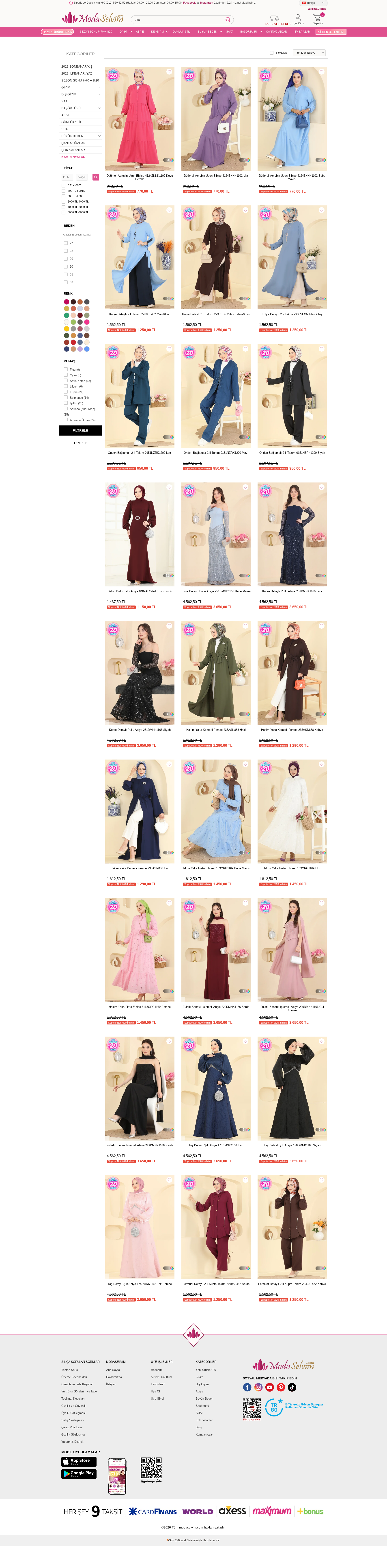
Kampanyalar (204, 1434)
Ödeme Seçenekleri (74, 1377)
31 (71, 274)
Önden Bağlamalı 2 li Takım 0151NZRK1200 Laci (140, 452)
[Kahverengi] (87, 336)
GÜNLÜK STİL (181, 31)
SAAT (229, 31)
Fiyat (68, 168)
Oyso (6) (75, 375)
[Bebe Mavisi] (80, 309)
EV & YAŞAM (302, 31)
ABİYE (140, 31)
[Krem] (87, 342)
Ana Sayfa (113, 1370)
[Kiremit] (67, 342)
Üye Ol (155, 1391)
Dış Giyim (202, 1384)
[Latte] (74, 349)
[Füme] (80, 322)
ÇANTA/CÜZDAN (276, 31)
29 (71, 258)
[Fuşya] (87, 322)
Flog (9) (75, 369)
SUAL (65, 129)
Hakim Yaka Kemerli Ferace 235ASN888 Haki (216, 729)
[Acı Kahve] (74, 302)
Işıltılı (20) (76, 403)
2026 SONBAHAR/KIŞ (76, 66)
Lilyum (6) (76, 386)
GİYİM (123, 31)
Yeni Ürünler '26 (206, 1370)
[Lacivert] (67, 349)
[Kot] (80, 342)
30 (71, 266)
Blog (199, 1427)
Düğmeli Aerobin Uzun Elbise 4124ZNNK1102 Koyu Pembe (140, 177)
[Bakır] (74, 309)
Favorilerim (158, 1384)
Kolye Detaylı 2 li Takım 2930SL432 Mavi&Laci (139, 314)
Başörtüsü (202, 1405)
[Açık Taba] (80, 302)
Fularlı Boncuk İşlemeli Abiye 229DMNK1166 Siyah (140, 1145)
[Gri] (74, 329)
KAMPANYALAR (73, 157)
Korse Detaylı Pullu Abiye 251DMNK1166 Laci (292, 591)
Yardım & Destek (72, 1441)
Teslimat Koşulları (73, 1398)
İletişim (111, 1384)
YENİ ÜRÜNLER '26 (59, 32)
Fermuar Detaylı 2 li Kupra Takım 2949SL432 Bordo (216, 1284)
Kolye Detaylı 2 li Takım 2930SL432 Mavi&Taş (292, 314)
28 (71, 251)
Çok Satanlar (204, 1420)
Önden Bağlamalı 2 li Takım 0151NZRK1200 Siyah (292, 452)
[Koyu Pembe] (67, 302)
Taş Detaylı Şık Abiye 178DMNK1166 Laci (216, 1145)
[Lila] (80, 349)
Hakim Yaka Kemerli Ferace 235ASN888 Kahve (292, 729)
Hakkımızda (114, 1377)
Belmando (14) (79, 397)
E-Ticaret (180, 1540)
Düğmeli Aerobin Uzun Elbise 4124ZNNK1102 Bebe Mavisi (292, 177)
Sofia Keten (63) (80, 381)
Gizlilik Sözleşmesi (73, 1434)
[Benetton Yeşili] (67, 316)
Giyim (199, 1377)
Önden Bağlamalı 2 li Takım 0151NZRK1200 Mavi (216, 452)
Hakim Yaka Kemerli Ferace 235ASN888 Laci (139, 868)
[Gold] (67, 329)
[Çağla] (87, 316)
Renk (68, 293)
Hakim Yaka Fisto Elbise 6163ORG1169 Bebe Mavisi (216, 868)
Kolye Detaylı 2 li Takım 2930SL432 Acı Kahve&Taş (216, 314)
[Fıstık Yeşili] (74, 322)
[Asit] (67, 309)
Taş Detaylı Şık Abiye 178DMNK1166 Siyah (292, 1145)
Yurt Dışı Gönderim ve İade (79, 1391)
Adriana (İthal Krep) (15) (79, 411)
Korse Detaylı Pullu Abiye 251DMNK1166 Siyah (140, 729)
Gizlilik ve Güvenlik (73, 1405)
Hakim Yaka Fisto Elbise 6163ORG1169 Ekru (292, 868)
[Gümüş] (87, 329)
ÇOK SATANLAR (73, 150)
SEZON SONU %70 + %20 (96, 31)
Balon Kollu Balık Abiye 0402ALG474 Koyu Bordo (140, 591)
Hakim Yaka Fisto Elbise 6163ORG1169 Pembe (140, 1007)
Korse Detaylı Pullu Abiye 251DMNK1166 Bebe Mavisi (216, 591)
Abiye (199, 1391)
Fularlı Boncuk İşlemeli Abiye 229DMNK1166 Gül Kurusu (292, 1008)
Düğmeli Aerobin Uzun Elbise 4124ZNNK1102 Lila (216, 175)
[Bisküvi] (74, 316)
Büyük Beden (204, 1398)
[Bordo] (80, 316)
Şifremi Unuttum (161, 1377)
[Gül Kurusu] (80, 329)
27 (71, 243)
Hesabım (157, 1370)
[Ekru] (67, 322)
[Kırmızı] (74, 342)
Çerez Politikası (71, 1427)
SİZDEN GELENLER (330, 32)
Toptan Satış (69, 1370)
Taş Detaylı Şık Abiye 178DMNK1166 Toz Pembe (140, 1284)
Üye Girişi (157, 1398)
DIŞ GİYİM (157, 31)
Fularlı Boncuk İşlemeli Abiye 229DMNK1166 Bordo (216, 1007)
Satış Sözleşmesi (72, 1420)
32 (71, 282)
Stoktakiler (282, 52)
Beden (69, 225)
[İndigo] (80, 336)
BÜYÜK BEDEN (207, 31)
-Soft (171, 1540)
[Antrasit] (87, 302)
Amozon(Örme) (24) (82, 420)
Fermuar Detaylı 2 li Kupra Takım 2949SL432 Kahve (292, 1284)
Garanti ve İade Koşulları (77, 1384)
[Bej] (87, 309)
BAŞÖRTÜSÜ (248, 31)
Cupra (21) (76, 392)
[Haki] (67, 336)
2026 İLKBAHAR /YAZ (76, 73)
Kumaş (69, 361)
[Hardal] (74, 336)
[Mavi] (87, 349)
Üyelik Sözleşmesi (73, 1413)
